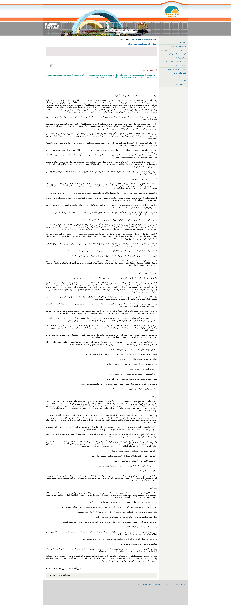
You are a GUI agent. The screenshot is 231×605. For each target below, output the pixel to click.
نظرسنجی (157, 585)
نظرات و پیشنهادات (180, 77)
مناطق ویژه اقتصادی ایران (144, 585)
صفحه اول (183, 42)
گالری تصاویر (168, 585)
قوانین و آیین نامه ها (180, 73)
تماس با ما (183, 81)
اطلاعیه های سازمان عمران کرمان (177, 69)
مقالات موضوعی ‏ (147, 39)
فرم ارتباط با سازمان (180, 585)
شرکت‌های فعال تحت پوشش (177, 54)
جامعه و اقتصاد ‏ (135, 39)
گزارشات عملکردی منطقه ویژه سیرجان (175, 61)
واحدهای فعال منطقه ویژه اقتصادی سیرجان (173, 50)
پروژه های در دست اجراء (179, 65)
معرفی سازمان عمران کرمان (178, 46)
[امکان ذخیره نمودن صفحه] (102, 51)
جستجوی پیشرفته (180, 58)
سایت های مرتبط (181, 85)
